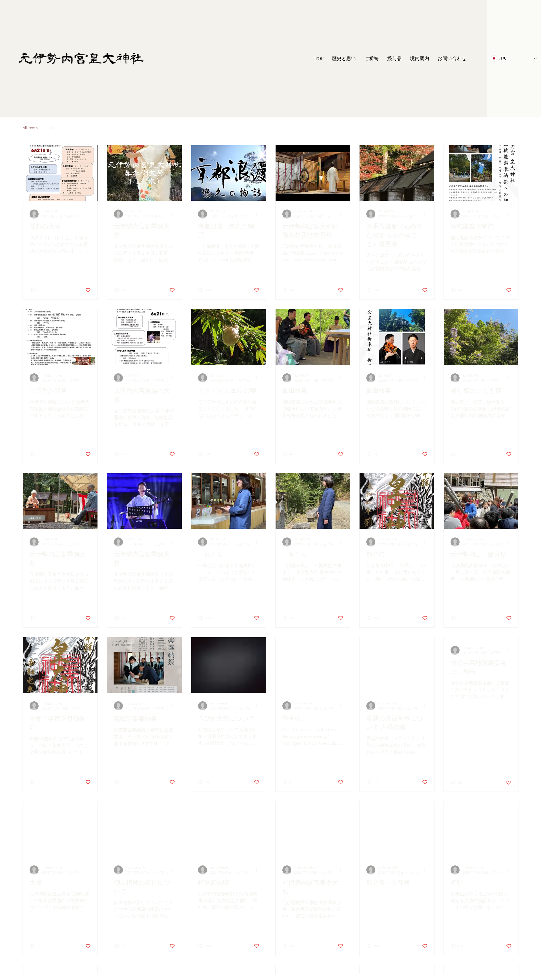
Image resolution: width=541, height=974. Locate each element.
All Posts (30, 128)
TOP (52, 128)
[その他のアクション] (90, 214)
